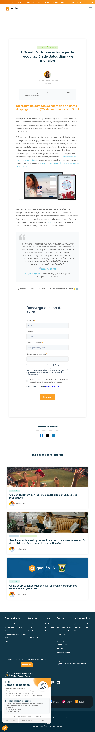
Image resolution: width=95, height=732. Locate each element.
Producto (14, 536)
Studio (47, 624)
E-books (60, 638)
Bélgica (13, 676)
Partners (60, 648)
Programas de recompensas (15, 634)
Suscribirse (26, 665)
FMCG (30, 634)
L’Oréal (50, 222)
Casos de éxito (62, 634)
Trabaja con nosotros (82, 627)
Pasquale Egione (32, 273)
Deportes (31, 631)
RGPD (7, 631)
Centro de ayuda (63, 645)
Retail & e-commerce (36, 624)
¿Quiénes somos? (81, 624)
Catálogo (8, 641)
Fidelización (14, 490)
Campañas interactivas (13, 624)
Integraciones (50, 627)
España (27, 676)
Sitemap (47, 723)
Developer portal (63, 652)
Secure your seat (74, 2)
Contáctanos (79, 631)
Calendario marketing (65, 631)
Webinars (60, 641)
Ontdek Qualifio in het (77, 664)
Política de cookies (64, 717)
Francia (20, 676)
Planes (47, 631)
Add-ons (8, 638)
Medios (30, 627)
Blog (58, 624)
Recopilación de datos (47, 47)
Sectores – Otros (34, 638)
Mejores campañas (64, 627)
